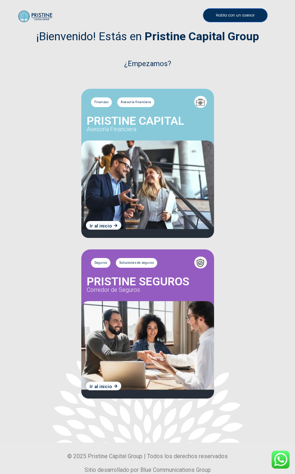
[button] (235, 15)
